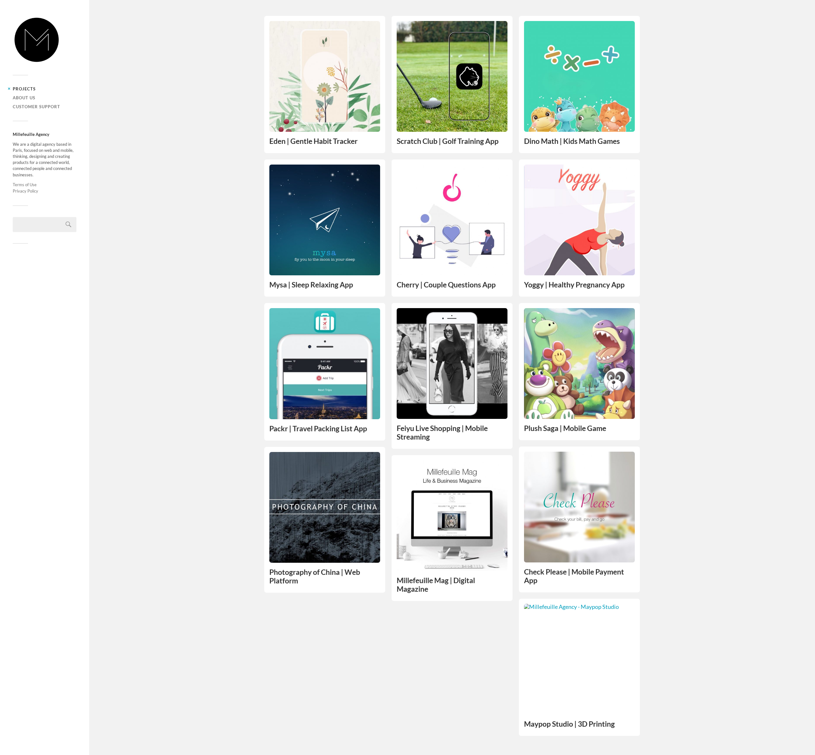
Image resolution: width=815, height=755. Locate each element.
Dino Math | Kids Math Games (572, 141)
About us (24, 97)
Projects (24, 88)
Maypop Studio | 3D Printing (569, 724)
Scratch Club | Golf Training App (448, 141)
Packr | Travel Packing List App (318, 428)
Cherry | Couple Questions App (446, 284)
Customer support (36, 106)
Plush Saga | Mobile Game (565, 428)
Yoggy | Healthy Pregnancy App (574, 284)
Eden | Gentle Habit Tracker (313, 141)
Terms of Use (25, 184)
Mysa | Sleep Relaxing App (311, 284)
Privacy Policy (25, 191)
